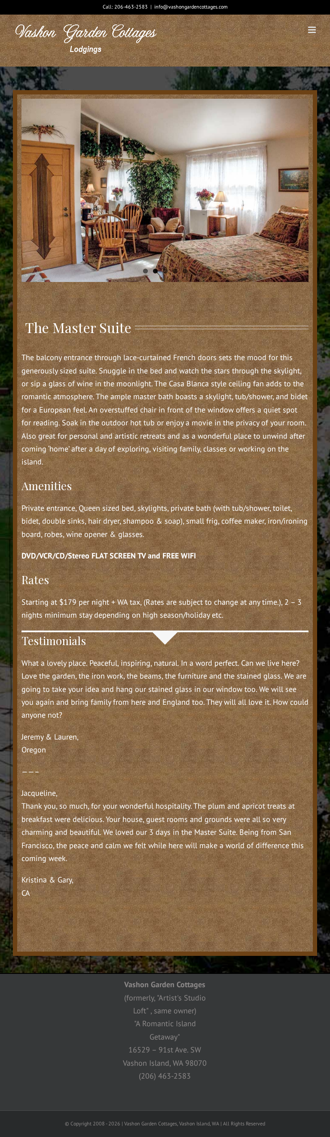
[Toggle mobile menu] (312, 29)
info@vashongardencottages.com (191, 6)
